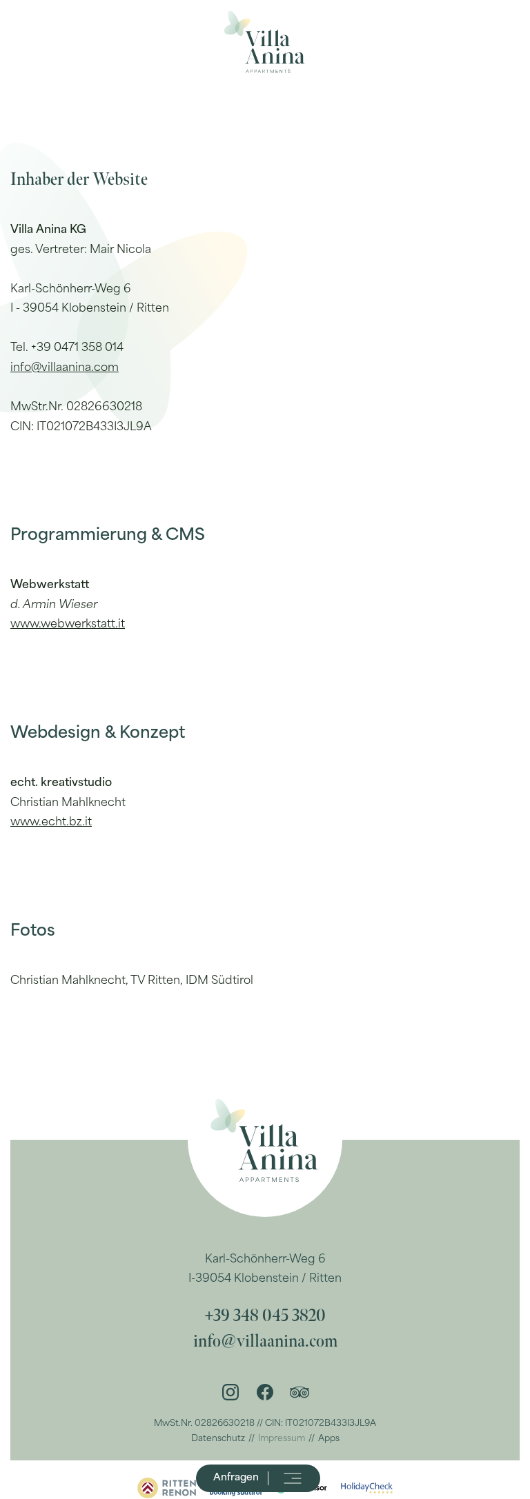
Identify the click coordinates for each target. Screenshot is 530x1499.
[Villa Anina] (265, 41)
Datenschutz (218, 1439)
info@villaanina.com (64, 368)
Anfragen (236, 1478)
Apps (329, 1439)
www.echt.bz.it (51, 822)
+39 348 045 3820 (265, 1316)
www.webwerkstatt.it (67, 624)
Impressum (281, 1439)
